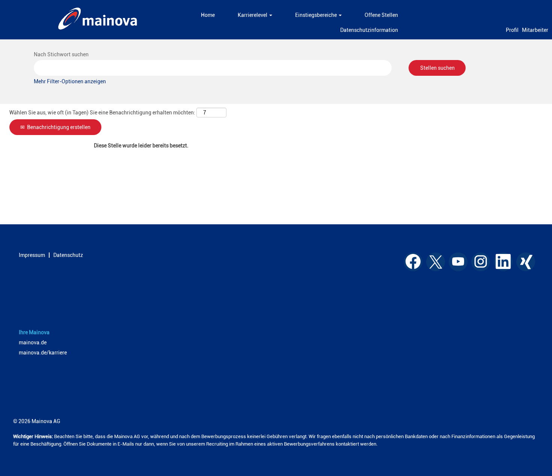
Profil (512, 30)
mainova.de (33, 342)
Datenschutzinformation (369, 30)
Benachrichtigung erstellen (58, 127)
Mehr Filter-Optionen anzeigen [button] (70, 81)
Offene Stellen (381, 15)
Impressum (32, 255)
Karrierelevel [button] (253, 15)
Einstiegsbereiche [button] (316, 15)
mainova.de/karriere (43, 352)
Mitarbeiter (535, 30)
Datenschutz (68, 255)
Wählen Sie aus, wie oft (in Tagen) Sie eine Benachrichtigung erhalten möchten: (102, 113)
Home (208, 15)
